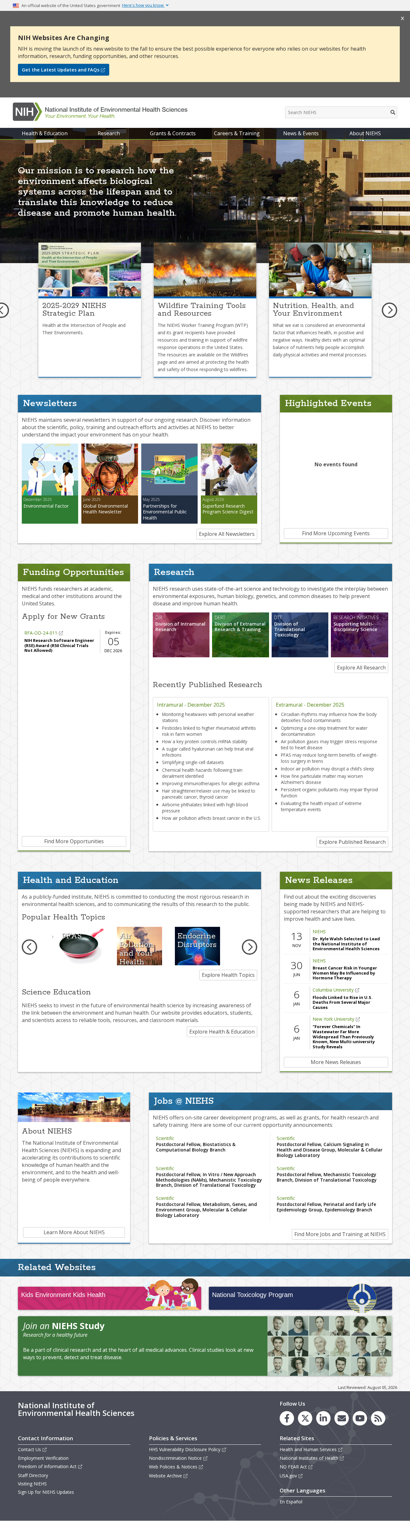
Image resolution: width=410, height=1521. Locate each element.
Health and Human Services (308, 1449)
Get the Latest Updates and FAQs (60, 70)
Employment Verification (43, 1458)
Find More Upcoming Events (336, 533)
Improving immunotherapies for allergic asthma (210, 783)
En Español (291, 1502)
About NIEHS (365, 133)
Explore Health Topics (228, 974)
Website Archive (165, 1476)
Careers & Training (237, 133)
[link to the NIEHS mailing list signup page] (341, 1418)
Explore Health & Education (222, 1031)
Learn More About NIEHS (74, 1232)
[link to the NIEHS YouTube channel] (360, 1418)
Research (109, 133)
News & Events (301, 133)
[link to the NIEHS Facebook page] (287, 1418)
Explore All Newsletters (227, 533)
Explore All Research (361, 667)
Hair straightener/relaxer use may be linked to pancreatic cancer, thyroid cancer (208, 794)
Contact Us (29, 1449)
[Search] (393, 112)
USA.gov (288, 1476)
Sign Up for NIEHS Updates (46, 1492)
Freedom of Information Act (47, 1466)
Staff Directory (33, 1475)
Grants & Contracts (173, 133)
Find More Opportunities (74, 841)
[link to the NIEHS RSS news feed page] (378, 1418)
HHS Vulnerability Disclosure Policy (184, 1449)
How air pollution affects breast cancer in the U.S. (211, 818)
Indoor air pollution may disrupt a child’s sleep (327, 769)
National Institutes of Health (309, 1458)
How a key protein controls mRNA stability (204, 741)
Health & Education (45, 133)
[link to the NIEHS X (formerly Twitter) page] (305, 1418)
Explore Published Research (352, 841)
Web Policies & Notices (173, 1467)
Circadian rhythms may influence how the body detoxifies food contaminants (329, 717)
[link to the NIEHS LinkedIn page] (323, 1418)
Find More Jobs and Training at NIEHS (340, 1234)
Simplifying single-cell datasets (193, 762)
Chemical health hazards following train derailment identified (202, 773)
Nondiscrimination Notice (175, 1458)
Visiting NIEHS (32, 1484)
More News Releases (336, 1062)
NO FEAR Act (293, 1467)
